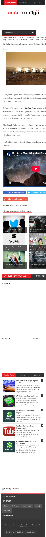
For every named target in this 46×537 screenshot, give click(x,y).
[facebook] (34, 2)
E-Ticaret (15, 506)
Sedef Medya (21, 525)
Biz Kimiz (20, 532)
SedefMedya (10, 532)
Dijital (6, 506)
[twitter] (39, 2)
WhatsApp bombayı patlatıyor (27, 396)
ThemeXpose (23, 526)
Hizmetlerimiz (30, 532)
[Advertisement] (25, 25)
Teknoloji (7, 510)
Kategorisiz (27, 506)
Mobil (38, 506)
